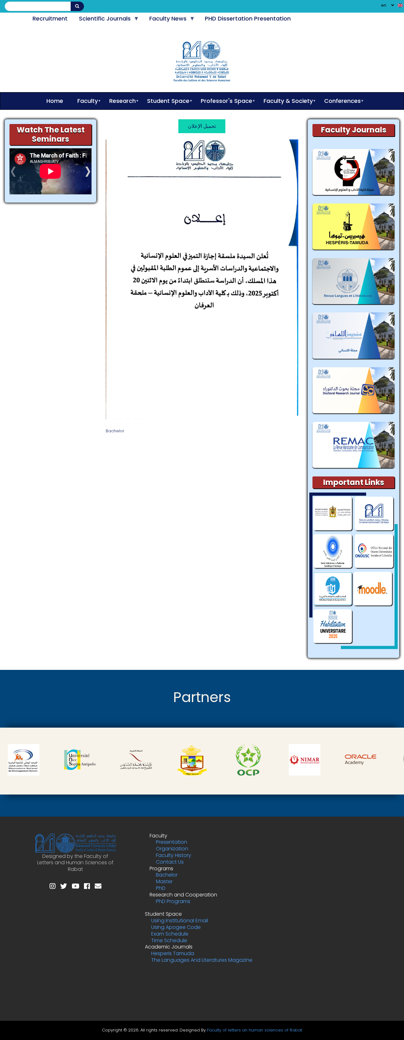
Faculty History (173, 855)
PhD (160, 888)
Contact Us (170, 862)
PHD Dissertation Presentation (248, 18)
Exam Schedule (169, 933)
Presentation (171, 842)
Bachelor (167, 874)
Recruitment (50, 18)
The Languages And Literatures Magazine (201, 960)
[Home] (202, 62)
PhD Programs (173, 901)
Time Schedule (169, 940)
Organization (172, 848)
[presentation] (13, 174)
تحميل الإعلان (202, 126)
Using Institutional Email (179, 920)
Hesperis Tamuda (172, 953)
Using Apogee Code (176, 927)
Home (54, 101)
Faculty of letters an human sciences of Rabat (254, 1030)
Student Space (165, 101)
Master (164, 881)
